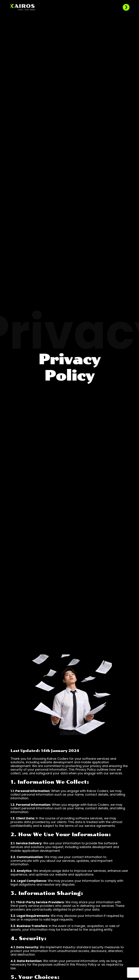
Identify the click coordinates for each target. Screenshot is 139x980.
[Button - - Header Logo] (23, 6)
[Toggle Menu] (126, 7)
